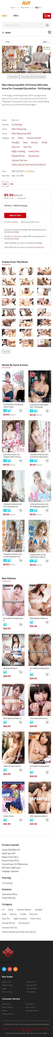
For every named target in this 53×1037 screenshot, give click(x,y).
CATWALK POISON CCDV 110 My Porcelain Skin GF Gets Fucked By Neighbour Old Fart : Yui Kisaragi (39, 455)
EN (39, 7)
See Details (14, 232)
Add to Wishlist (12, 222)
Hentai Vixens (8, 816)
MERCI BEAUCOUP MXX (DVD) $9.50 (29, 165)
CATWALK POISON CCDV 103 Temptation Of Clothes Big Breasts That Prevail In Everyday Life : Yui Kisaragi (12, 505)
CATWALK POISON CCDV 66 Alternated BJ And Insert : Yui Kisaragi (12, 555)
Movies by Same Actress (15, 365)
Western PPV (31, 985)
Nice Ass (16, 147)
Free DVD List (39, 247)
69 (13, 138)
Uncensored (33, 156)
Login (13, 7)
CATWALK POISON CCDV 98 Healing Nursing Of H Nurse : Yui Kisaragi (39, 505)
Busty (20, 138)
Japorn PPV (31, 982)
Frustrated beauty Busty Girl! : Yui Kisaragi (39, 406)
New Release (9, 578)
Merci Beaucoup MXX (21, 133)
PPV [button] (11, 184)
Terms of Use (7, 992)
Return (4, 1010)
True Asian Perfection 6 (39, 718)
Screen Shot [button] (13, 77)
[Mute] (43, 70)
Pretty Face (34, 151)
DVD (4, 15)
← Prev (7, 42)
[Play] (26, 59)
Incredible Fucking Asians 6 (39, 767)
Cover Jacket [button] (25, 77)
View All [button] (6, 352)
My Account (30, 1007)
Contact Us (30, 1004)
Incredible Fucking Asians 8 (13, 619)
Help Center (25, 7)
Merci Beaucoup (19, 129)
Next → (46, 42)
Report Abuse (7, 1007)
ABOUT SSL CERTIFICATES (8, 962)
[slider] (19, 70)
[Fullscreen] (47, 70)
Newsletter (31, 992)
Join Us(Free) (31, 988)
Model (44, 142)
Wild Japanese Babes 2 (39, 816)
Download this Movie (31, 222)
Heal (25, 142)
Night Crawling (18, 151)
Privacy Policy (7, 1014)
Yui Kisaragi (17, 124)
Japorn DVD (6, 982)
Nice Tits (27, 147)
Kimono (34, 142)
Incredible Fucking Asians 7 (39, 669)
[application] (26, 59)
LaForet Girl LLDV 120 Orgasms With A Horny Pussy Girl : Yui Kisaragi (11, 455)
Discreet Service (32, 1010)
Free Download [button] (39, 77)
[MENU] (49, 32)
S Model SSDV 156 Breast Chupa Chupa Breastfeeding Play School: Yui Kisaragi (13, 405)
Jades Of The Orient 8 (11, 766)
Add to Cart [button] (15, 215)
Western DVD (7, 985)
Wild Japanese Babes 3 (12, 718)
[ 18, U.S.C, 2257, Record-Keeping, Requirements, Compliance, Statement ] (26, 1030)
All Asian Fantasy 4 (10, 668)
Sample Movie (18, 156)
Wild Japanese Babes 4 (39, 618)
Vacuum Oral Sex (19, 160)
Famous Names (34, 138)
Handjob (15, 142)
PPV (16, 15)
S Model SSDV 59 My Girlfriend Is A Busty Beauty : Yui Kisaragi (38, 556)
